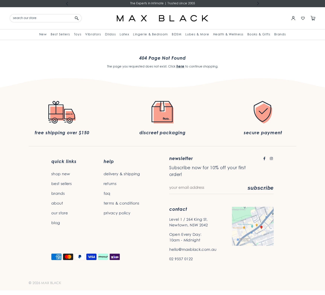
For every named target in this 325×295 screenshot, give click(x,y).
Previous (67, 3)
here (180, 66)
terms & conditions (121, 204)
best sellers (61, 184)
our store (59, 213)
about (57, 204)
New (43, 34)
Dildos (110, 34)
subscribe (261, 188)
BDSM (176, 34)
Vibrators (93, 34)
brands (58, 194)
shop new (60, 174)
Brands (280, 34)
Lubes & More (197, 34)
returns (110, 184)
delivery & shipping (122, 174)
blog (55, 223)
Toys (77, 34)
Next (258, 3)
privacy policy (117, 213)
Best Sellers (60, 34)
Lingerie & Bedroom (150, 34)
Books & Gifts (258, 34)
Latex (124, 34)
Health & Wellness (228, 34)
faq (107, 194)
